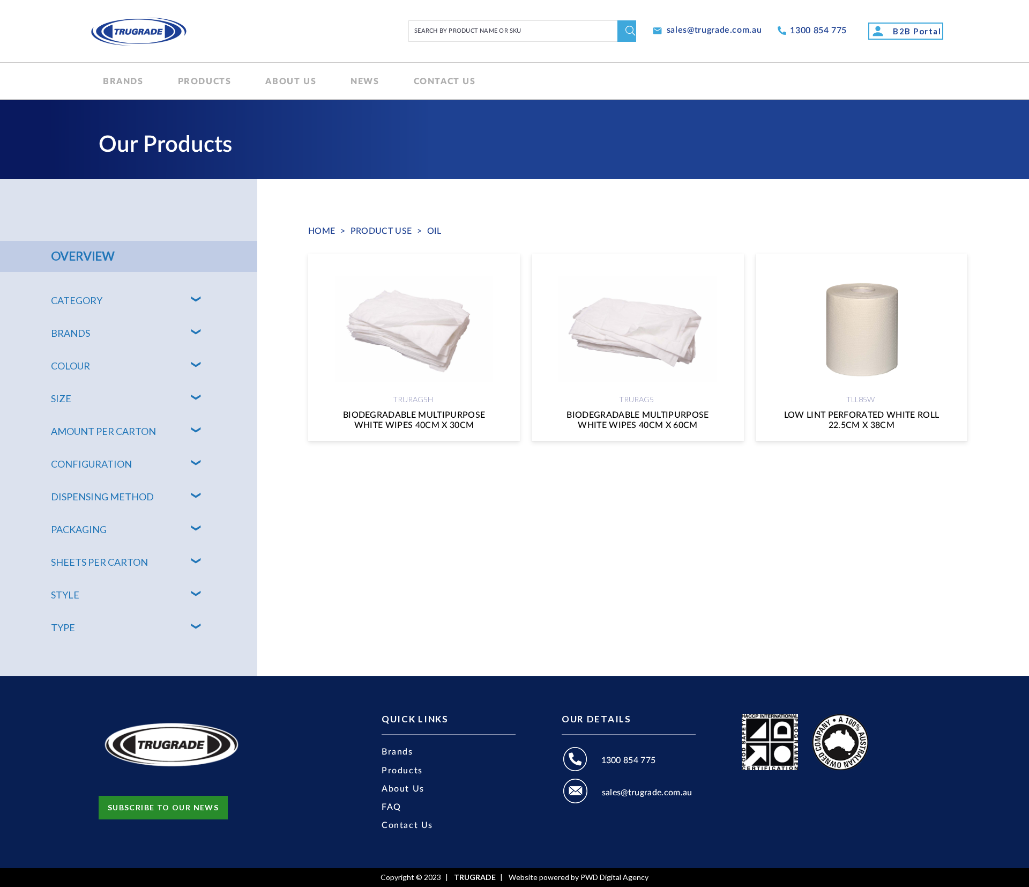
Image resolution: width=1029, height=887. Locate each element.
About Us (403, 789)
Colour (70, 366)
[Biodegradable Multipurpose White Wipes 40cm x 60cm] (637, 347)
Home (321, 231)
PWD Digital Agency (614, 877)
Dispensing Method (102, 496)
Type (63, 627)
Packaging (79, 529)
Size (61, 398)
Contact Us (407, 825)
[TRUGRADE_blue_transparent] (138, 31)
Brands (70, 333)
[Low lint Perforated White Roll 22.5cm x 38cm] (861, 347)
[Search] (626, 31)
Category (76, 300)
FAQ (391, 807)
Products (402, 770)
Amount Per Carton (103, 431)
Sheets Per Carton (99, 562)
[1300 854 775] (581, 760)
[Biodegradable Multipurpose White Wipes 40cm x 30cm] (414, 347)
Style (65, 595)
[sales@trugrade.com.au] (582, 793)
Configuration (91, 464)
